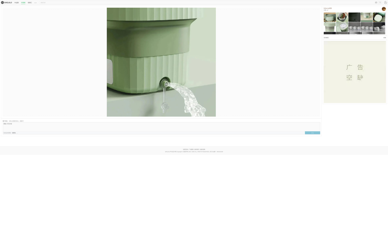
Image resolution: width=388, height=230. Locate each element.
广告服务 (191, 149)
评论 (312, 133)
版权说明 (202, 149)
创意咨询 (185, 149)
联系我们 (197, 149)
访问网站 (326, 37)
